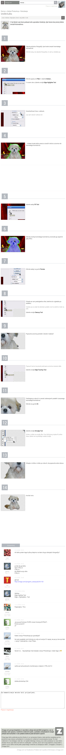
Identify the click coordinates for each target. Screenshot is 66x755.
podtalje (7, 641)
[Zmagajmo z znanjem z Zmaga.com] (2, 2)
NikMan (7, 18)
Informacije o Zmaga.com (55, 750)
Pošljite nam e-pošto (40, 750)
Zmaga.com (8, 2)
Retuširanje (24, 11)
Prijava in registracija (51, 6)
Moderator (7, 658)
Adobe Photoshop (13, 11)
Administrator (7, 614)
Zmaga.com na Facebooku (25, 750)
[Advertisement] (33, 178)
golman (7, 571)
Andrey (7, 627)
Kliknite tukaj (30, 52)
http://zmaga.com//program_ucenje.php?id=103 (29, 582)
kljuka (7, 656)
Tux (7, 585)
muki (7, 558)
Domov (3, 11)
